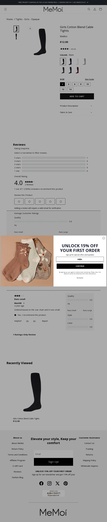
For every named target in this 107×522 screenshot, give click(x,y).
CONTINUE (80, 266)
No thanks (80, 278)
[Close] (103, 238)
